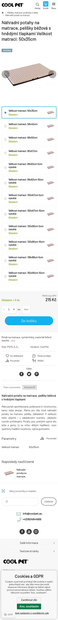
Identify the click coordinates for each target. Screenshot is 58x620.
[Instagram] (36, 531)
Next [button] (52, 74)
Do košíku (29, 320)
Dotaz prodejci (44, 356)
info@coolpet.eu (32, 513)
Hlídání (41, 360)
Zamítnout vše (29, 600)
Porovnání (14, 360)
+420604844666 (32, 519)
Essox (26, 309)
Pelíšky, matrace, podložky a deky (22, 12)
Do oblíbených (16, 356)
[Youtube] (29, 531)
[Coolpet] (3, 13)
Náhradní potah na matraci (17, 15)
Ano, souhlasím (29, 606)
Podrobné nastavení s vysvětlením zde (29, 613)
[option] (29, 74)
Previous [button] (6, 74)
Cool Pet (44, 346)
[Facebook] (22, 531)
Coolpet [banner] (13, 5)
